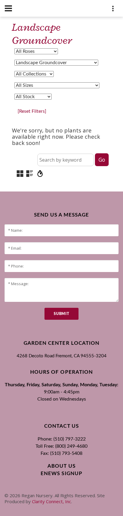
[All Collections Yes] (34, 74)
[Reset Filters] (32, 111)
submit (61, 314)
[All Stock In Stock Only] (33, 97)
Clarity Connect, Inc (51, 501)
